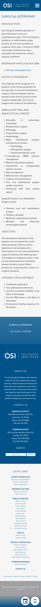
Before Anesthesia (20, 545)
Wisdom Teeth (20, 501)
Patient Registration (20, 485)
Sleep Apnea (20, 521)
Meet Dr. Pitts (20, 535)
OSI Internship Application (18, 70)
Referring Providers (21, 492)
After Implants (20, 547)
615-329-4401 (23, 420)
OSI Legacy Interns (20, 331)
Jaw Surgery (20, 509)
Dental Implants (20, 504)
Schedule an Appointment (20, 480)
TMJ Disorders (20, 518)
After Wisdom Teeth (20, 550)
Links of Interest (20, 494)
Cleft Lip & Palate (20, 526)
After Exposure (20, 552)
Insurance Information (20, 482)
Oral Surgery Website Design (14, 576)
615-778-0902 (23, 438)
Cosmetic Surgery (20, 528)
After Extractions (20, 555)
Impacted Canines (20, 523)
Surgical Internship (20, 325)
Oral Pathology (20, 511)
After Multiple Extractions (20, 557)
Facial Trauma (20, 506)
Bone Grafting (20, 516)
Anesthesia (20, 514)
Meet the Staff (21, 538)
